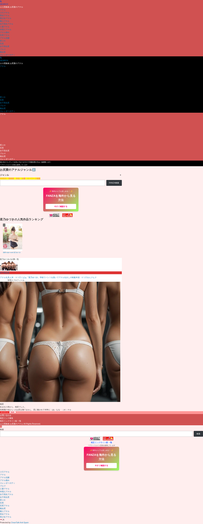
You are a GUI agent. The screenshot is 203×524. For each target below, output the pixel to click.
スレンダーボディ (7, 55)
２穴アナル (4, 13)
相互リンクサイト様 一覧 (10, 421)
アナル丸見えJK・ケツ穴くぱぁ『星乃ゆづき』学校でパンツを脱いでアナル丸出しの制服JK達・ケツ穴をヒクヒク (48, 277)
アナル (3, 10)
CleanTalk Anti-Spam (20, 523)
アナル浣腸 (4, 38)
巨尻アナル (4, 35)
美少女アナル (5, 18)
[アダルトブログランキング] (54, 216)
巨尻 (2, 44)
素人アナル (4, 21)
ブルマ (3, 49)
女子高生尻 (4, 46)
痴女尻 (3, 52)
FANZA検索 (114, 183)
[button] (101, 519)
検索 (2, 429)
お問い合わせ (5, 415)
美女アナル (4, 15)
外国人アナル (5, 30)
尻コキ (3, 41)
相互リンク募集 (6, 418)
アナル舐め (4, 32)
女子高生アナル (6, 24)
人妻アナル (4, 27)
